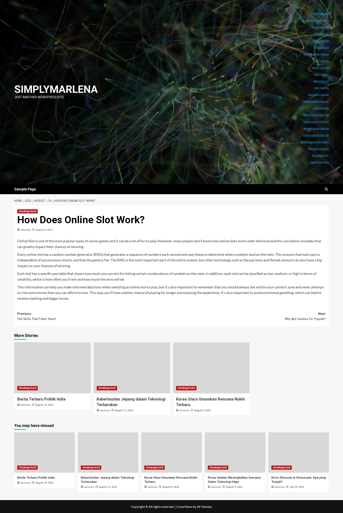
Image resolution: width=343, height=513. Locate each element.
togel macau (321, 60)
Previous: (36, 316)
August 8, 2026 (202, 410)
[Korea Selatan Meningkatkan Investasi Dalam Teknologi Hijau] (235, 452)
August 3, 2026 (234, 487)
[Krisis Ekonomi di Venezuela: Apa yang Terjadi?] (298, 452)
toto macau (321, 87)
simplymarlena (56, 89)
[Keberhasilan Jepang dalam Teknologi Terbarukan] (132, 367)
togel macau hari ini (316, 135)
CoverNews (184, 506)
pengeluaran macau (316, 101)
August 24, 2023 (44, 229)
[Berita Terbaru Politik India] (52, 367)
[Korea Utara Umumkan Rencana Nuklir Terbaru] (211, 367)
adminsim (26, 229)
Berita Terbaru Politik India (41, 399)
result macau (320, 67)
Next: (305, 316)
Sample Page (25, 189)
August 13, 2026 (124, 410)
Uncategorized (27, 211)
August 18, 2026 (44, 404)
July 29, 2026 (296, 487)
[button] (326, 189)
